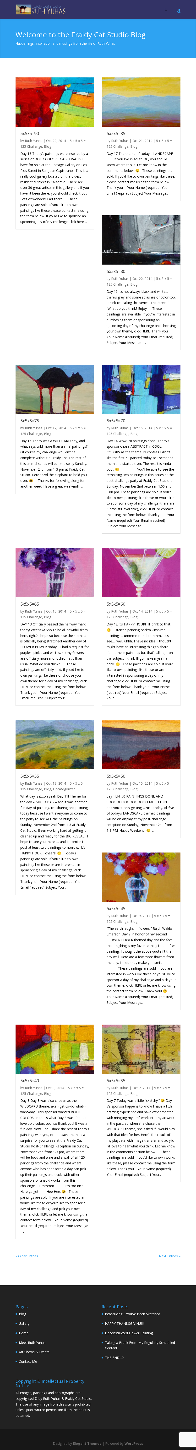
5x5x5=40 (29, 1080)
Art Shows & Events (34, 1352)
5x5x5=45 (116, 908)
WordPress (134, 1443)
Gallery (24, 1323)
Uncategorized (64, 789)
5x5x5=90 (29, 133)
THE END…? (114, 1357)
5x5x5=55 (29, 776)
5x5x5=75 (29, 421)
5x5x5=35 (116, 1080)
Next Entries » (169, 1256)
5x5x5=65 (29, 604)
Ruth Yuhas (33, 140)
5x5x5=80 (116, 271)
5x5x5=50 (116, 776)
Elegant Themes (87, 1443)
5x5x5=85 (116, 133)
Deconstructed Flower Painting (129, 1333)
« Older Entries (27, 1256)
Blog (47, 146)
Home (23, 1333)
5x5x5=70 (116, 421)
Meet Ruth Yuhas (32, 1342)
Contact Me (28, 1361)
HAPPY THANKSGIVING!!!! (124, 1323)
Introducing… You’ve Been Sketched (132, 1314)
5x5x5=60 (116, 604)
